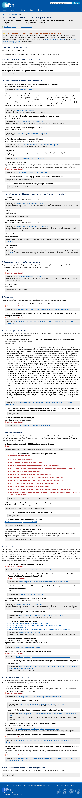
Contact (18, 785)
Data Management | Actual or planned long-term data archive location (39, 697)
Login (4, 10)
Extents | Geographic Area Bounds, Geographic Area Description (37, 145)
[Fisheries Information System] (58, 793)
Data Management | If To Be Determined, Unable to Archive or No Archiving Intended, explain (43, 714)
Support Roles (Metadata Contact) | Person (30, 203)
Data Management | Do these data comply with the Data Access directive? (40, 570)
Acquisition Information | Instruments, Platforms (31, 172)
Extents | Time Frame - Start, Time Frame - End (31, 133)
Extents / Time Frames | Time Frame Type (30, 122)
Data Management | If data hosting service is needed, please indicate (41, 615)
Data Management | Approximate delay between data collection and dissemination (43, 657)
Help (40, 10)
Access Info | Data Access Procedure (28, 647)
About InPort (10, 785)
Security (55, 785)
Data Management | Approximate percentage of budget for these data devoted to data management (39, 322)
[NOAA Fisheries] (65, 793)
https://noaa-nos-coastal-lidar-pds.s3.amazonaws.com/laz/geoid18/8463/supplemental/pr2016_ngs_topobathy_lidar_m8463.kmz (39, 628)
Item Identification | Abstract (25, 110)
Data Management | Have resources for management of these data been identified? (43, 309)
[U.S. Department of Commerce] (77, 793)
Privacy (49, 785)
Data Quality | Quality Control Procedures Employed (33, 425)
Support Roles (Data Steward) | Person (28, 276)
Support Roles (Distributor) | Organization (29, 604)
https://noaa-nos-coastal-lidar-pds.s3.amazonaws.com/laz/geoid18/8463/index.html (35, 625)
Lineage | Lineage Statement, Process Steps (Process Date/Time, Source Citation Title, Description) (39, 403)
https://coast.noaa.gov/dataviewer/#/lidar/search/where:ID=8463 (28, 623)
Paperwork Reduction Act (67, 785)
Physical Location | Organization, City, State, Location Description (37, 729)
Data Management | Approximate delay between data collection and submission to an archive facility (41, 741)
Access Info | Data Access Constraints (31, 594)
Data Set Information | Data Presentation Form (31, 158)
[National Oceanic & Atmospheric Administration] (71, 793)
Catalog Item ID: (13, 14)
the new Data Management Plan (54, 39)
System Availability (39, 785)
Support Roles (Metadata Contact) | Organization (32, 226)
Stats (32, 10)
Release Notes (27, 785)
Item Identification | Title (24, 90)
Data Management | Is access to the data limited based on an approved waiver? (45, 582)
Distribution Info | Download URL (29, 633)
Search (23, 10)
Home (3, 14)
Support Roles (10, 241)
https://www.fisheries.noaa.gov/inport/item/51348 (21, 522)
